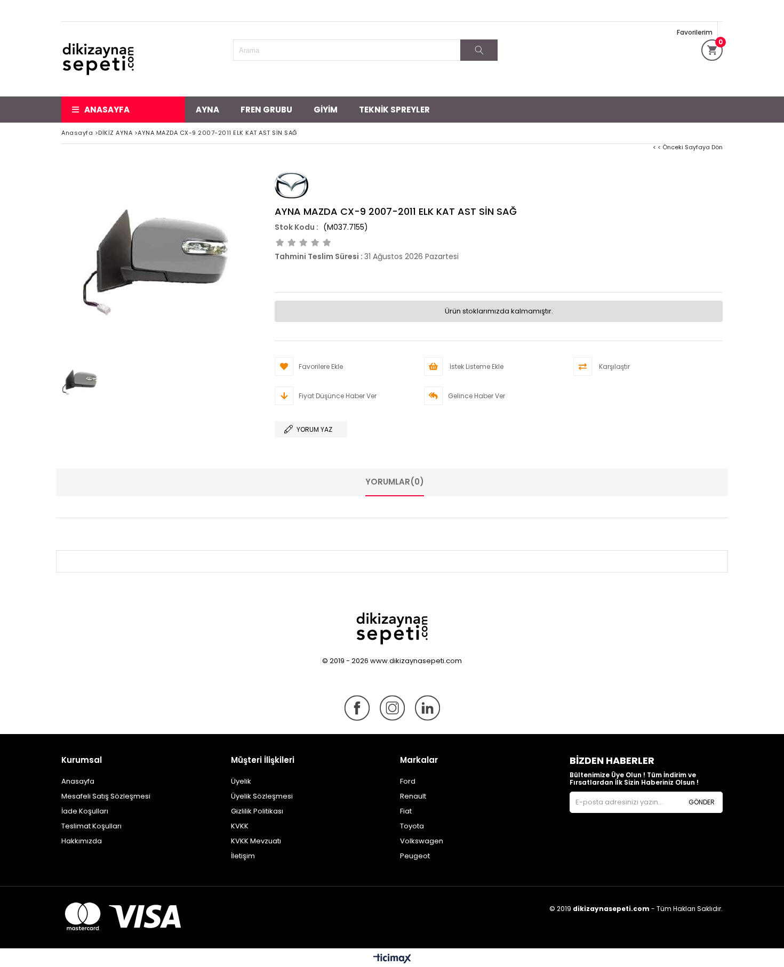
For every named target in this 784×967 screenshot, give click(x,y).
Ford (407, 781)
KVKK (240, 826)
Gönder (702, 802)
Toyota (412, 826)
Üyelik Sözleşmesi (262, 796)
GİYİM (326, 109)
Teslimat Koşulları (91, 826)
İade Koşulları (84, 811)
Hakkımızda (81, 841)
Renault (413, 796)
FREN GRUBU (266, 109)
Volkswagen (421, 841)
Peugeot (415, 856)
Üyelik (241, 781)
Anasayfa (107, 109)
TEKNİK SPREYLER (394, 109)
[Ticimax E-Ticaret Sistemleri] (392, 959)
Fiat (406, 811)
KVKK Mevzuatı (256, 841)
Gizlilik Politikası (257, 811)
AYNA (207, 109)
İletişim (243, 856)
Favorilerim (695, 32)
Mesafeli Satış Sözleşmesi (105, 796)
